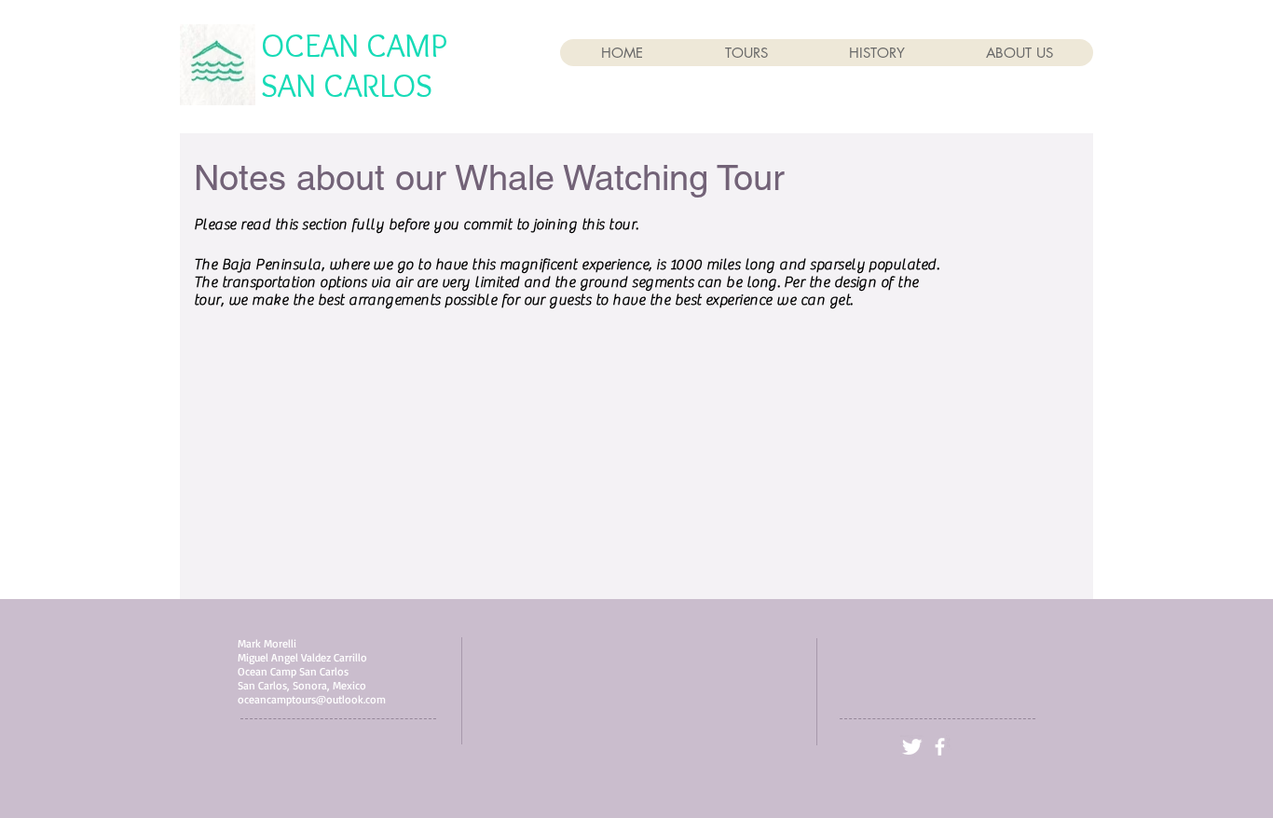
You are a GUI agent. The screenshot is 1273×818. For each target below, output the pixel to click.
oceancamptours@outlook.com (312, 699)
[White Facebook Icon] (939, 746)
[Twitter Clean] (912, 746)
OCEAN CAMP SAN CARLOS (354, 65)
